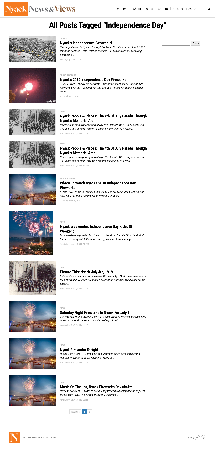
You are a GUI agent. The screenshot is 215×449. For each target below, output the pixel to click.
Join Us (149, 9)
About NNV (27, 437)
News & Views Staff (67, 133)
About (137, 9)
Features (121, 9)
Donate (191, 9)
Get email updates (170, 9)
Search (196, 43)
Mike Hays (64, 59)
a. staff (62, 96)
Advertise (36, 437)
